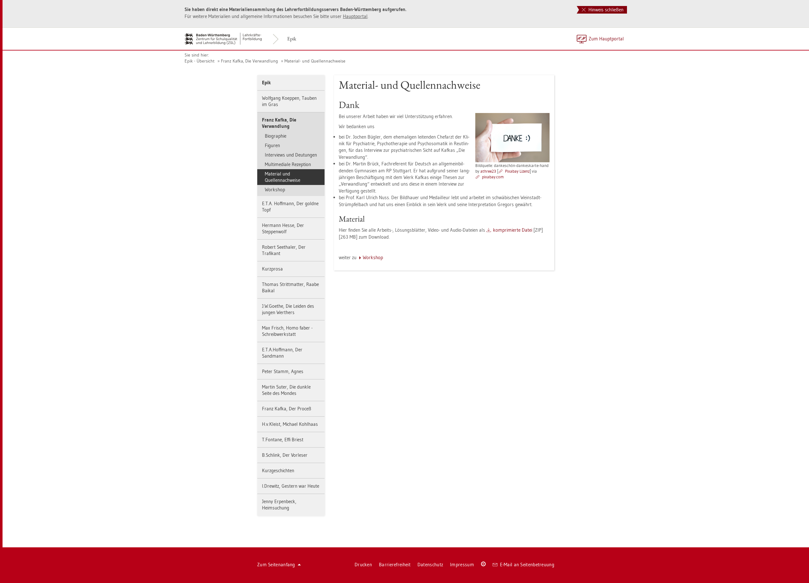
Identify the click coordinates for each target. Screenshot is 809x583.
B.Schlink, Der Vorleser (284, 455)
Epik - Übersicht (200, 61)
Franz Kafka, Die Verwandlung (249, 61)
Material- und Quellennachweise (314, 61)
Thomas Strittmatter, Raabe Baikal (290, 287)
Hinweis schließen (605, 10)
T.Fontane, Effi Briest (282, 440)
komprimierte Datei (512, 230)
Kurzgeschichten (278, 470)
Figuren (272, 145)
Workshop (275, 190)
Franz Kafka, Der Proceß (286, 409)
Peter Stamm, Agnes (282, 371)
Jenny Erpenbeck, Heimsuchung (279, 504)
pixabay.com (493, 176)
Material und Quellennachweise (282, 177)
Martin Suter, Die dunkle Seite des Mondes (286, 390)
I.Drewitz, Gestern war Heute (290, 486)
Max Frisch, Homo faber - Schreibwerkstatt (287, 331)
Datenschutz (430, 565)
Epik (291, 38)
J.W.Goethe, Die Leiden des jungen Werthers (288, 309)
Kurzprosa (272, 269)
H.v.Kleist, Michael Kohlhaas (290, 424)
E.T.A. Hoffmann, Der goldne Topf (290, 206)
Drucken (363, 565)
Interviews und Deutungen (291, 155)
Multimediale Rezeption (288, 164)
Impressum (462, 565)
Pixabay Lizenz (517, 171)
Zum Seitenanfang (276, 565)
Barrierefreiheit (395, 565)
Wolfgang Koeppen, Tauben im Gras (289, 101)
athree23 (488, 171)
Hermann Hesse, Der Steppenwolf (283, 228)
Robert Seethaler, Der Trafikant (284, 250)
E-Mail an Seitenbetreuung (527, 565)
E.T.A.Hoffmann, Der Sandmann (282, 353)
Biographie (275, 136)
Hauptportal (355, 16)
